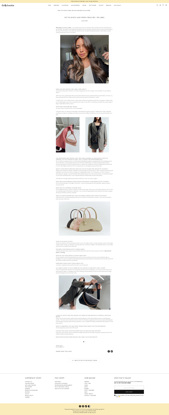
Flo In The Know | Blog (62, 387)
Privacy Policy (29, 395)
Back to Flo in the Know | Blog (86, 360)
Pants (86, 387)
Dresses (86, 381)
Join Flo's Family (122, 378)
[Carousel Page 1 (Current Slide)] (83, 341)
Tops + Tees (87, 383)
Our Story (58, 381)
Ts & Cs (27, 393)
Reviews (27, 392)
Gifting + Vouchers (90, 395)
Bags (85, 392)
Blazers (86, 388)
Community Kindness (61, 383)
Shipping (27, 388)
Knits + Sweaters (89, 390)
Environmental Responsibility (63, 385)
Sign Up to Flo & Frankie (62, 388)
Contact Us (28, 381)
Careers (27, 397)
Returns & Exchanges (31, 390)
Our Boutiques (29, 383)
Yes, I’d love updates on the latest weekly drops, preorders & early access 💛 (129, 396)
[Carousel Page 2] (85, 341)
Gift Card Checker (30, 385)
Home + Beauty (88, 393)
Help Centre (28, 387)
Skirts (86, 385)
